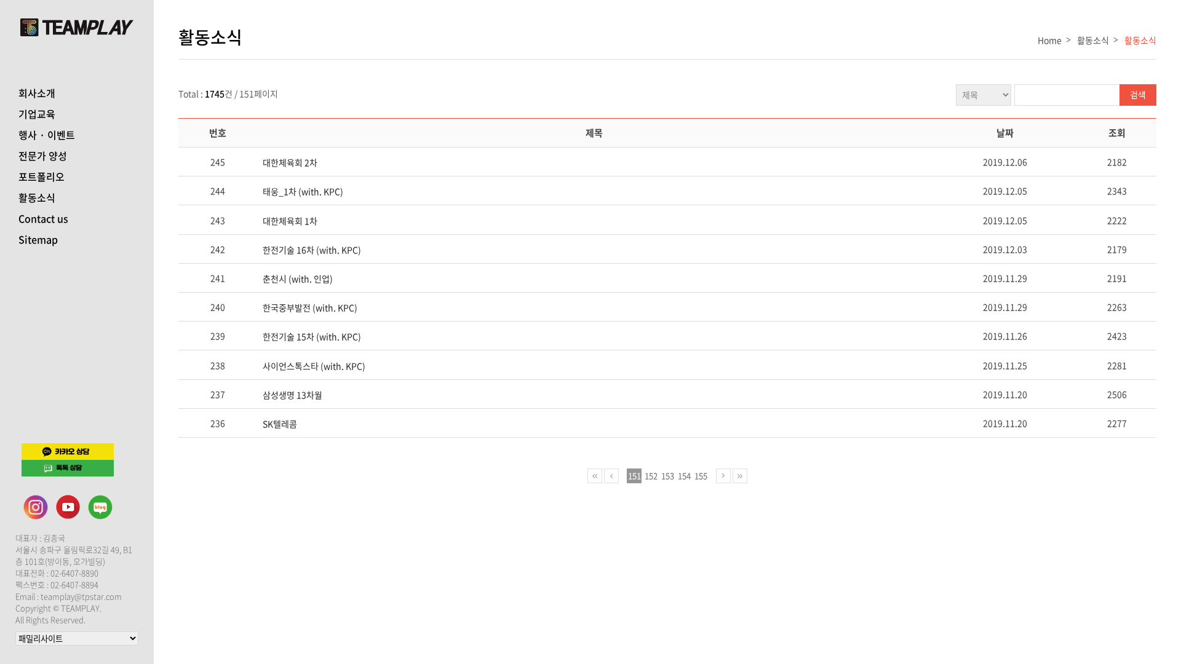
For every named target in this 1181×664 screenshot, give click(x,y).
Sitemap (38, 239)
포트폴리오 (41, 176)
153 (667, 475)
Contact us (43, 218)
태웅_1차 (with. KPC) (303, 191)
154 (684, 475)
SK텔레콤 (280, 423)
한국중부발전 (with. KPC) (310, 307)
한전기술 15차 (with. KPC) (312, 336)
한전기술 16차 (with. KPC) (312, 249)
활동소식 (36, 197)
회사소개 (36, 92)
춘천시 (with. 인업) (298, 278)
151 (634, 475)
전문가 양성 (42, 155)
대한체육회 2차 (290, 162)
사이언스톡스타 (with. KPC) (314, 366)
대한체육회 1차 (290, 221)
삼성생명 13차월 (292, 395)
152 (651, 475)
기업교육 (36, 113)
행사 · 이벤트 (46, 134)
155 (700, 475)
